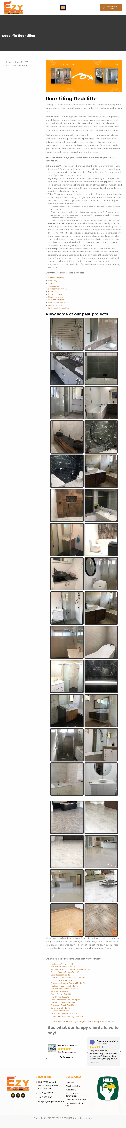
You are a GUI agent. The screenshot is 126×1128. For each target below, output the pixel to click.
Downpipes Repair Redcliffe (62, 1005)
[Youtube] (23, 1095)
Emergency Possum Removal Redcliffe (68, 983)
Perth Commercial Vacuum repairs (65, 1000)
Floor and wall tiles (56, 300)
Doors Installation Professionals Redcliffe (68, 977)
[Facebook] (13, 1095)
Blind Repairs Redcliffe (60, 975)
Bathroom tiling (55, 294)
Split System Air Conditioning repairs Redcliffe (70, 969)
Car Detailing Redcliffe (60, 1008)
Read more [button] (94, 1062)
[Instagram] (18, 1095)
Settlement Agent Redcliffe (63, 964)
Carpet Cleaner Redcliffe (61, 994)
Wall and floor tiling (56, 278)
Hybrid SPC (70, 1089)
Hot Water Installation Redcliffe (64, 989)
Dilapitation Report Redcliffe (63, 1002)
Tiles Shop (70, 1082)
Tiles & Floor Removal (75, 1099)
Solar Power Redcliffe (60, 997)
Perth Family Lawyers (60, 991)
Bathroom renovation (57, 289)
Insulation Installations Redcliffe (64, 986)
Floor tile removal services (59, 303)
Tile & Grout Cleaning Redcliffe (64, 1013)
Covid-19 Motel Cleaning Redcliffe (67, 1016)
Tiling (50, 283)
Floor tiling (52, 281)
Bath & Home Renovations (71, 1094)
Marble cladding (55, 305)
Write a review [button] (66, 1057)
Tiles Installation (73, 1086)
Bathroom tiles (54, 291)
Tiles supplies (53, 286)
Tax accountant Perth (60, 1011)
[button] (63, 7)
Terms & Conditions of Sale (76, 1104)
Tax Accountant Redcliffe (61, 980)
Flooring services (55, 297)
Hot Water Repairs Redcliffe (63, 967)
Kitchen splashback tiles (58, 308)
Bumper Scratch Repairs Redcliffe (65, 972)
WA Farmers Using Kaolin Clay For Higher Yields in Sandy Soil (77, 1021)
